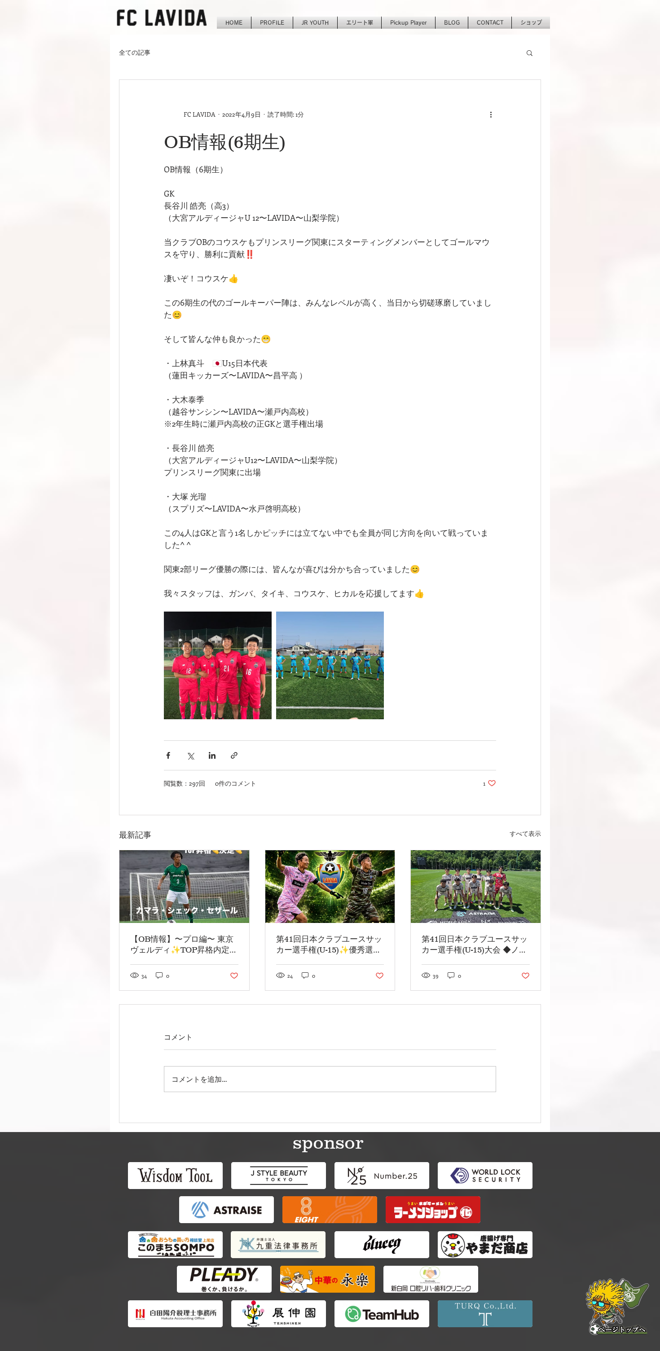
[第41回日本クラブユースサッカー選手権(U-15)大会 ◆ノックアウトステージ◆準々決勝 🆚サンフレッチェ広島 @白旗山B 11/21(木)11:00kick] (476, 886)
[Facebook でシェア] (168, 755)
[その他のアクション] (490, 114)
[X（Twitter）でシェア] (190, 755)
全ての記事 (134, 52)
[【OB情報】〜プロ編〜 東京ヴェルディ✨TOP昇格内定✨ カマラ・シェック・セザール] (184, 886)
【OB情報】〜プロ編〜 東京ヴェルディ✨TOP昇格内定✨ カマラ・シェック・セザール (181, 945)
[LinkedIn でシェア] (212, 755)
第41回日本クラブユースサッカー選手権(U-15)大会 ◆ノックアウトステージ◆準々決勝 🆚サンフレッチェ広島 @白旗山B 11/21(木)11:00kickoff (475, 945)
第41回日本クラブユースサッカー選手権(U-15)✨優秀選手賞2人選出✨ (329, 945)
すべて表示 (525, 833)
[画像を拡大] (218, 665)
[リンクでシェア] (234, 755)
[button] (529, 52)
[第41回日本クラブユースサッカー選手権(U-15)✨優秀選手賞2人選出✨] (330, 886)
